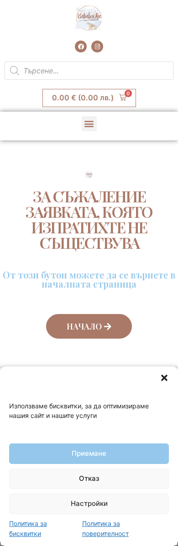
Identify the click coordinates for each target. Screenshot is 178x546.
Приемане (89, 453)
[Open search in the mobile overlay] (89, 71)
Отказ (89, 478)
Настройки (89, 503)
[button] (164, 377)
